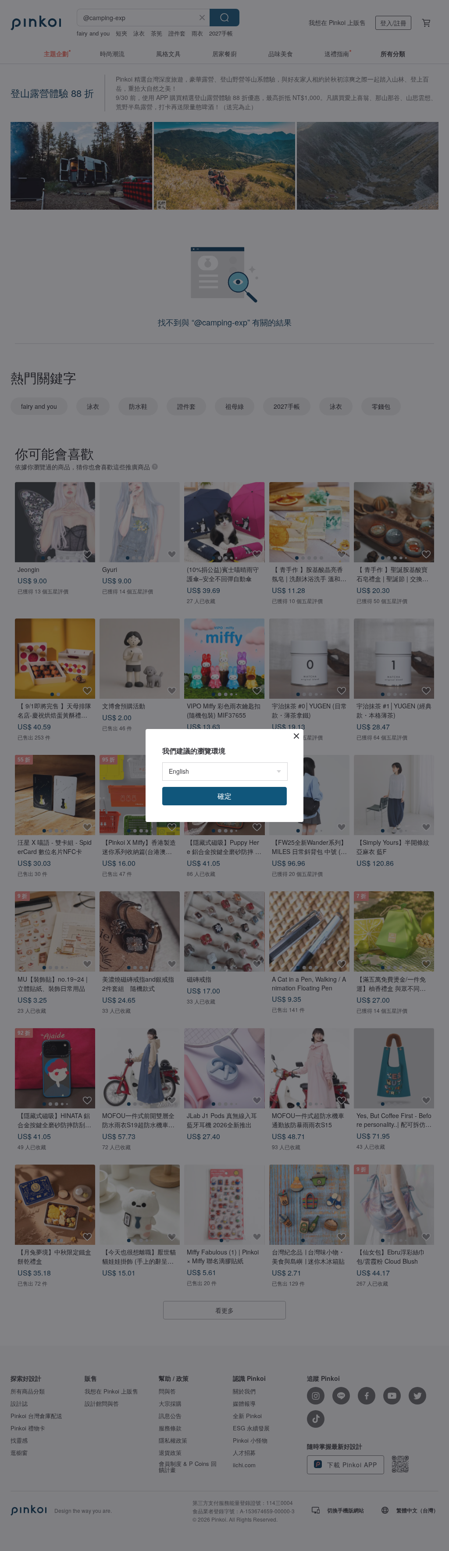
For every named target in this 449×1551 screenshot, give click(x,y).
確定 (224, 796)
